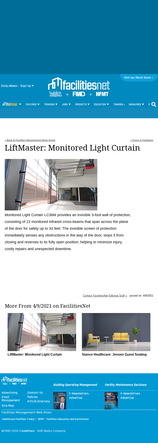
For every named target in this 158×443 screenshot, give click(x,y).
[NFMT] (102, 95)
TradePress (27, 431)
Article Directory (38, 401)
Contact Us (35, 392)
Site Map (8, 405)
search (154, 104)
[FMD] (79, 95)
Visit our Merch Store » (138, 78)
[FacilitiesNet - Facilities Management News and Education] (79, 83)
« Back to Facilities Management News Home (30, 140)
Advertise (75, 398)
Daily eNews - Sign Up (16, 86)
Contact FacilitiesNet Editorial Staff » (105, 295)
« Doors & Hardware (141, 140)
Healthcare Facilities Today (18, 419)
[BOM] (56, 96)
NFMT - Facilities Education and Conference (63, 419)
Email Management (11, 398)
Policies (32, 397)
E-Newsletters (79, 393)
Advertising (9, 392)
